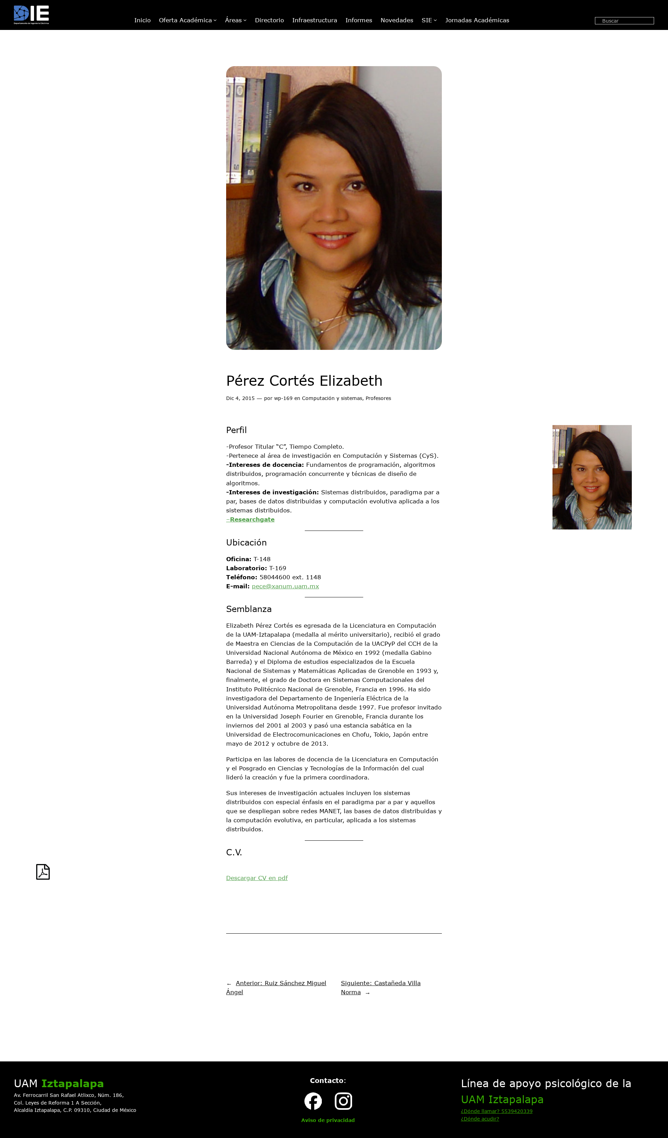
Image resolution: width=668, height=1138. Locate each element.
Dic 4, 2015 (240, 398)
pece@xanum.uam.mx (285, 585)
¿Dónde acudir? (480, 1119)
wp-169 (283, 398)
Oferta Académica (185, 19)
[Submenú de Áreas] (245, 20)
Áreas (233, 19)
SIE (427, 19)
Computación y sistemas (332, 398)
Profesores (378, 398)
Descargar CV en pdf (257, 877)
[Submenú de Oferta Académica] (215, 20)
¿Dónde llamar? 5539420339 (497, 1111)
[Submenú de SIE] (435, 20)
